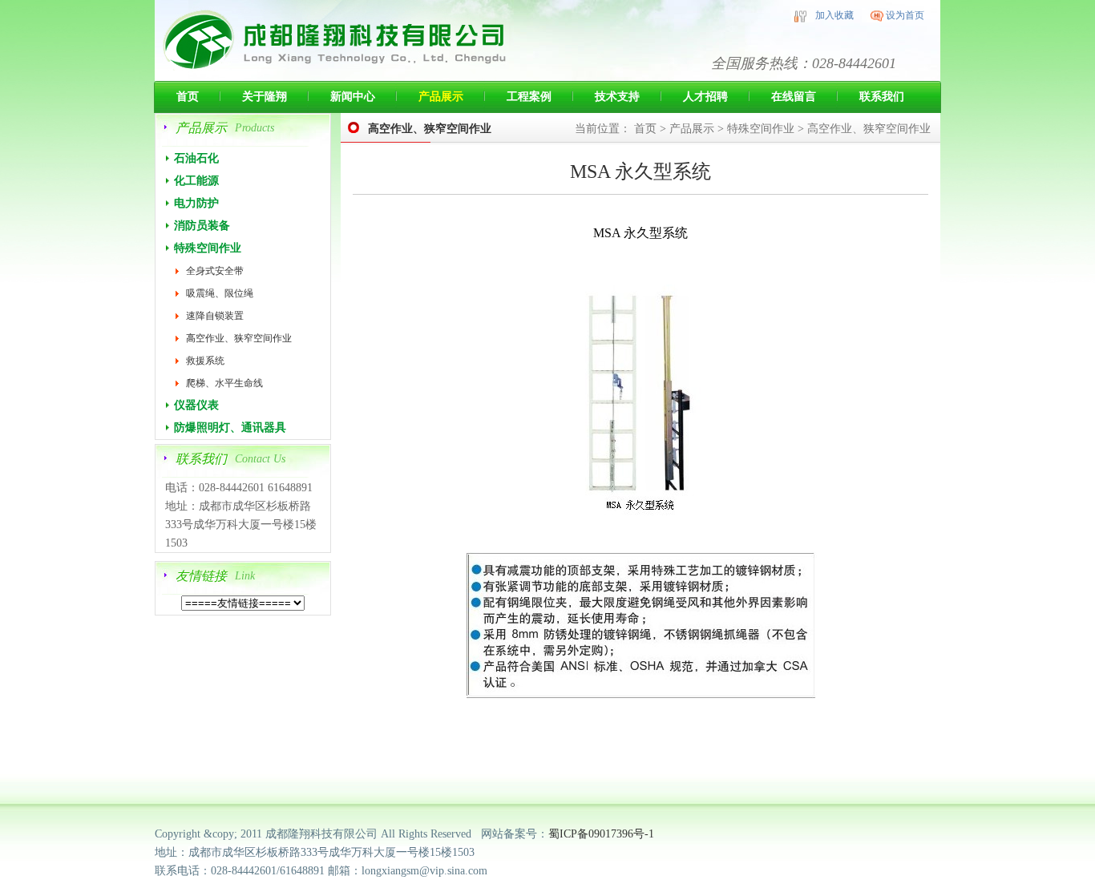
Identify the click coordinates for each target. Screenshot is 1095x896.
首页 (187, 97)
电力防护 (196, 203)
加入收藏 (834, 15)
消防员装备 (202, 226)
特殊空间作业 (207, 248)
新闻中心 (352, 97)
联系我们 (881, 97)
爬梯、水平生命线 (224, 383)
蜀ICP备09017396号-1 (602, 834)
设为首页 (905, 15)
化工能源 (196, 181)
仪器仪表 (196, 405)
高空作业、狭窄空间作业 (239, 338)
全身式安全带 (215, 270)
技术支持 (617, 97)
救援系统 (205, 360)
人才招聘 (705, 97)
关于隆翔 (264, 97)
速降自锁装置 (215, 315)
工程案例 (529, 97)
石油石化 (196, 158)
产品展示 (440, 97)
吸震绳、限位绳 (219, 293)
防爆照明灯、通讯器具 (230, 428)
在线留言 (793, 97)
